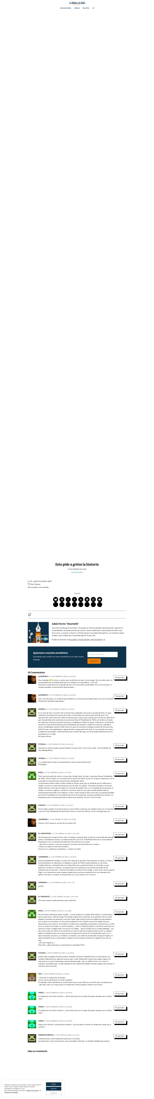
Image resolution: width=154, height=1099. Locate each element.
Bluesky (73, 640)
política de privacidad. (11, 1092)
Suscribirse (94, 661)
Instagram (96, 640)
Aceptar (53, 1084)
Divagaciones (65, 8)
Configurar (53, 1093)
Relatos (86, 8)
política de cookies (32, 1090)
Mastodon (84, 640)
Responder (119, 677)
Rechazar (54, 1089)
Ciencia (77, 8)
